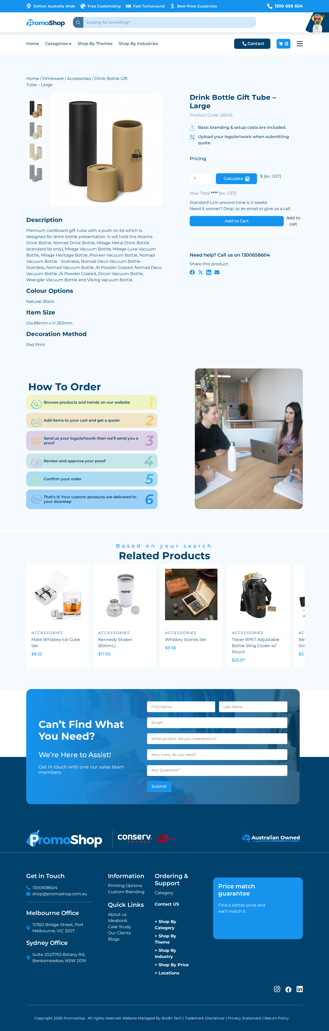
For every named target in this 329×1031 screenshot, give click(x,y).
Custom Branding (126, 891)
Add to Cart (237, 221)
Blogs (114, 939)
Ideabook (117, 920)
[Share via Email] (217, 272)
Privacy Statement (244, 1018)
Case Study (119, 926)
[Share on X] (200, 272)
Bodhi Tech (172, 1018)
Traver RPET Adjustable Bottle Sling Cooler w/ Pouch (255, 645)
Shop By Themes (95, 43)
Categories (56, 43)
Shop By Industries (138, 43)
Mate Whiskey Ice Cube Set (55, 642)
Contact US (167, 904)
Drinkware (53, 78)
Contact (256, 43)
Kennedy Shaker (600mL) (115, 642)
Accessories (79, 78)
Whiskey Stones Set (185, 639)
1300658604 (45, 887)
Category (164, 892)
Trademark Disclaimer (205, 1018)
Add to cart (293, 221)
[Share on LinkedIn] (208, 272)
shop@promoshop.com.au (59, 893)
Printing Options (125, 885)
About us (117, 914)
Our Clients (119, 932)
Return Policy (276, 1018)
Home (32, 43)
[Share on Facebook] (192, 272)
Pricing (198, 158)
